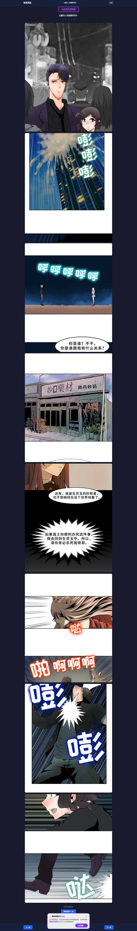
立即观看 (81, 926)
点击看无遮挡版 (68, 9)
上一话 (28, 927)
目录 (111, 2)
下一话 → (74, 19)
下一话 (109, 927)
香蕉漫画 (27, 3)
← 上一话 (63, 19)
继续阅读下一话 (68, 911)
